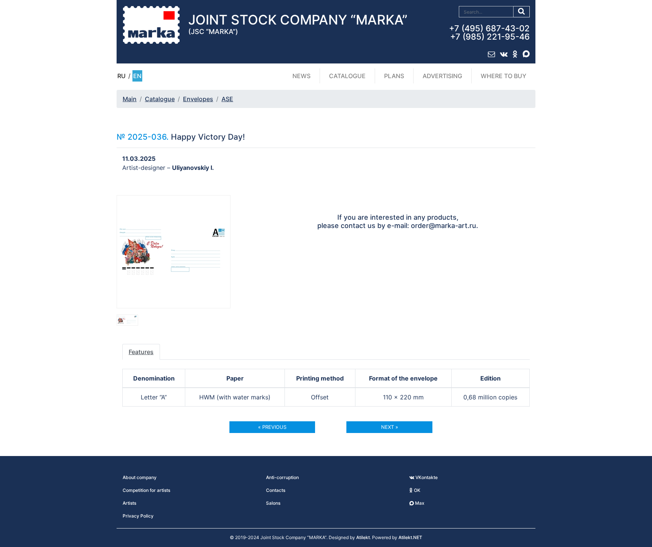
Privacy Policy (138, 516)
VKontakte (426, 477)
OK (416, 490)
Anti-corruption (282, 477)
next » (389, 427)
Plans (394, 76)
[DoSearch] (522, 11)
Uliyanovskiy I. (193, 167)
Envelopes (198, 99)
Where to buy (503, 76)
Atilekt (363, 537)
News (301, 76)
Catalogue (347, 76)
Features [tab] (141, 352)
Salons (273, 503)
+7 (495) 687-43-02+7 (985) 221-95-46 (489, 32)
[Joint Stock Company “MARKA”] (151, 24)
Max (419, 503)
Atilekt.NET (410, 537)
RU (121, 76)
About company (140, 477)
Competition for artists (146, 490)
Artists (129, 503)
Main (130, 99)
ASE (227, 99)
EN (137, 76)
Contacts (275, 490)
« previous (272, 427)
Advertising (442, 76)
